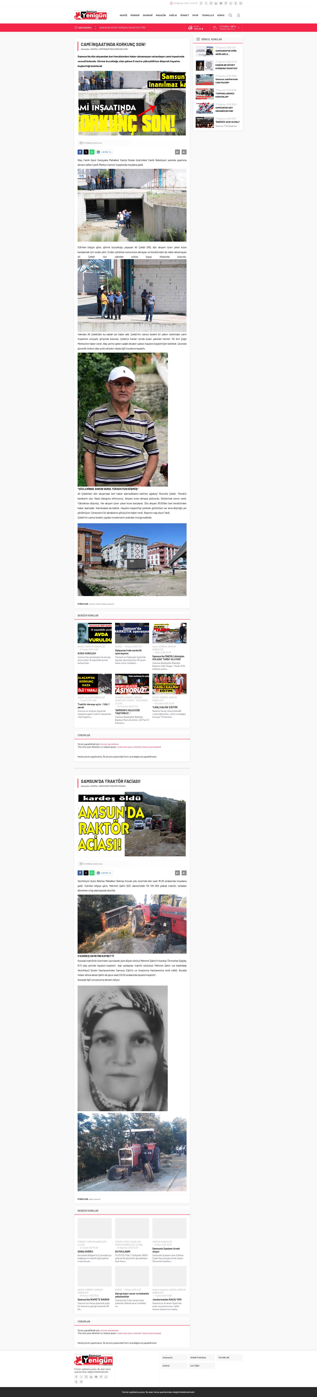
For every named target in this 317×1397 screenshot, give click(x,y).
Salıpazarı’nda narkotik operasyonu (128, 652)
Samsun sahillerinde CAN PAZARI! (116, 27)
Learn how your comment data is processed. (139, 746)
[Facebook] (201, 3)
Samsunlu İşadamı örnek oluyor (166, 1250)
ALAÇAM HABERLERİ (95, 697)
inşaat (103, 604)
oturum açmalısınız (109, 744)
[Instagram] (211, 3)
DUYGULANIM (122, 1251)
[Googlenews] (241, 3)
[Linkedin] (216, 3)
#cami (92, 604)
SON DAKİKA (141, 700)
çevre (155, 646)
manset (110, 604)
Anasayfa (85, 49)
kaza (91, 1199)
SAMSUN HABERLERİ (95, 646)
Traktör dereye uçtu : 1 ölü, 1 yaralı (93, 706)
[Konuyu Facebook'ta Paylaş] (80, 152)
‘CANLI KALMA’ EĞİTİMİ (164, 707)
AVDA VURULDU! (87, 653)
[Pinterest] (226, 3)
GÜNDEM (163, 646)
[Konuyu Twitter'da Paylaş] (86, 152)
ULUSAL (119, 703)
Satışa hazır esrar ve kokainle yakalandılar (132, 1295)
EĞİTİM (155, 697)
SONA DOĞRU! (85, 1251)
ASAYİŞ (94, 49)
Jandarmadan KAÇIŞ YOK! (167, 1299)
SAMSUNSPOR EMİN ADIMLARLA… (225, 52)
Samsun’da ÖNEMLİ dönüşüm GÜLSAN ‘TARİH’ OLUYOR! (168, 658)
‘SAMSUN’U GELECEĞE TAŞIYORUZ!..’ (127, 712)
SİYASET (131, 700)
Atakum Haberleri (160, 1289)
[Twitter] (206, 3)
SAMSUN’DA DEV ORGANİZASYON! (224, 109)
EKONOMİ (119, 697)
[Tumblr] (236, 3)
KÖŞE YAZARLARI (132, 1241)
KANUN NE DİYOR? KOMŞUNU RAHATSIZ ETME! (226, 68)
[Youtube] (221, 3)
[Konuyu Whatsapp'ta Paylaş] (91, 152)
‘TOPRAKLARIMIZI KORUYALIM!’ (224, 95)
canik (98, 604)
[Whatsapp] (231, 3)
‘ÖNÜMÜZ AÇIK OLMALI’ (227, 121)
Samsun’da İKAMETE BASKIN (93, 1299)
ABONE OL (106, 151)
